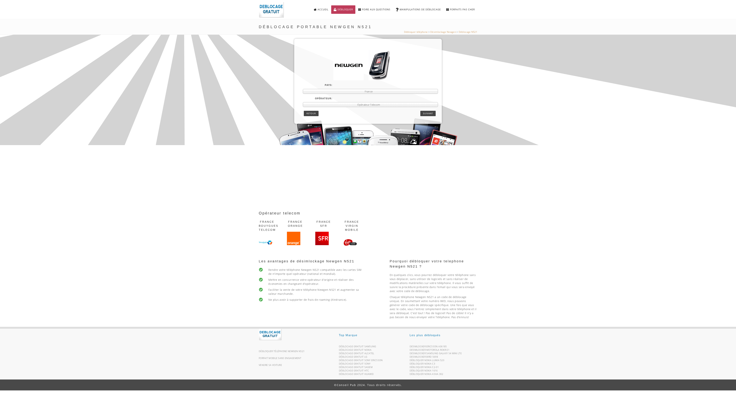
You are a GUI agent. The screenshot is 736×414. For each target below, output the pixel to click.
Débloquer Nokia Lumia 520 (427, 361)
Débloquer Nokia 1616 (424, 371)
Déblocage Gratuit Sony (355, 364)
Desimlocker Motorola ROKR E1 (429, 351)
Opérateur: (323, 98)
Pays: (328, 85)
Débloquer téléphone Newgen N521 (282, 351)
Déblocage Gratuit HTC (354, 371)
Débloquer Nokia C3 (422, 364)
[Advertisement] (368, 181)
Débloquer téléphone (416, 32)
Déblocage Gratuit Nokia (355, 351)
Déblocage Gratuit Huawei (356, 375)
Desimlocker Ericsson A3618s (428, 347)
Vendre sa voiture (270, 365)
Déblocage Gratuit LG (353, 357)
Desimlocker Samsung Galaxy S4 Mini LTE (436, 354)
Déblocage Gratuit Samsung (357, 347)
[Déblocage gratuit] (274, 10)
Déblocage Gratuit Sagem (356, 368)
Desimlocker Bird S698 (424, 357)
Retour (311, 113)
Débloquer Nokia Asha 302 (426, 375)
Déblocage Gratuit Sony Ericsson (361, 361)
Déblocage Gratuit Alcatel (356, 354)
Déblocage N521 (468, 32)
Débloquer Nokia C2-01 (424, 368)
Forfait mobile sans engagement (280, 358)
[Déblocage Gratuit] (270, 334)
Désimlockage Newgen (443, 32)
